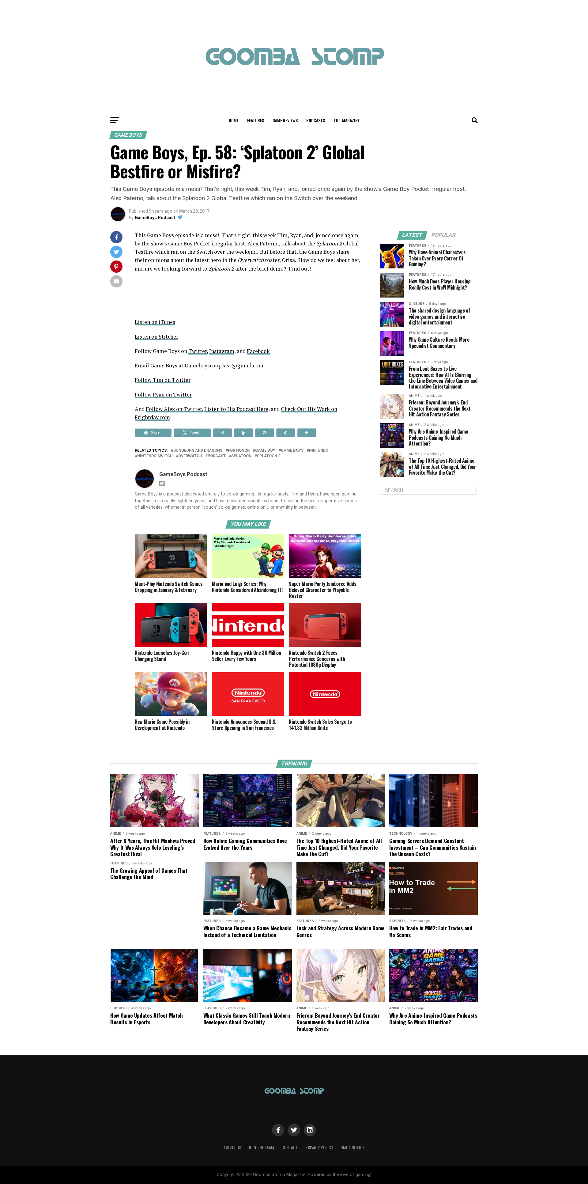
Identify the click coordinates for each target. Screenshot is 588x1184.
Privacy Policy (319, 1147)
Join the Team (261, 1147)
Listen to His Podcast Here (236, 408)
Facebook (258, 351)
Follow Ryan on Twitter (163, 394)
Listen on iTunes (155, 321)
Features (255, 120)
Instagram (221, 351)
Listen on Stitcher (156, 336)
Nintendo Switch (155, 456)
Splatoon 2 (268, 456)
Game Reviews (285, 120)
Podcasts (315, 120)
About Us (232, 1147)
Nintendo (318, 451)
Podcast (217, 456)
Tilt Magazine (347, 120)
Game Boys (292, 451)
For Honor (239, 451)
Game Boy (265, 451)
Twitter (197, 351)
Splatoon (241, 456)
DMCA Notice (352, 1147)
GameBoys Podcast (155, 217)
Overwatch (190, 456)
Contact (289, 1147)
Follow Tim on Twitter (162, 379)
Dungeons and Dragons (197, 451)
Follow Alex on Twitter (174, 408)
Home (234, 120)
